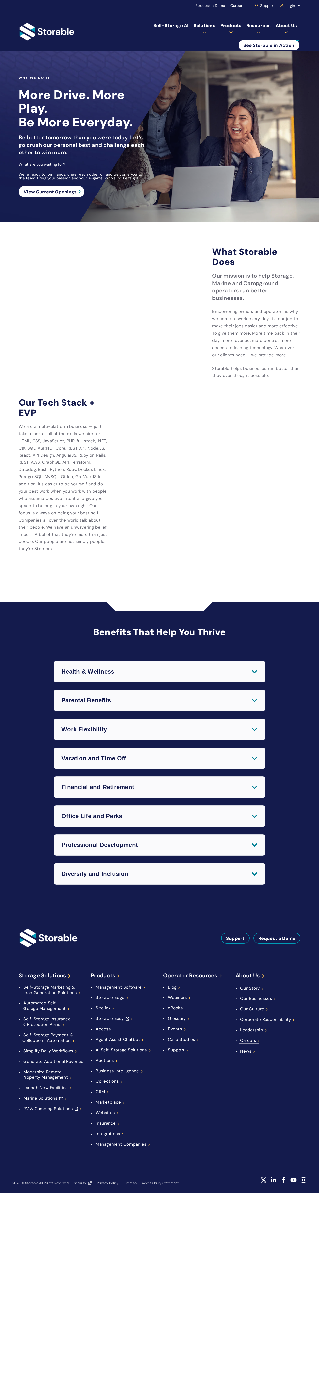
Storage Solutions (42, 975)
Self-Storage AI (171, 25)
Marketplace (108, 1102)
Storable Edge (110, 997)
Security (80, 1183)
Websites (105, 1112)
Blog (172, 987)
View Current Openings (50, 192)
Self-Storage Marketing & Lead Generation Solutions (49, 990)
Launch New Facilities (45, 1087)
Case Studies (181, 1039)
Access (103, 1028)
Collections (107, 1081)
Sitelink (103, 1007)
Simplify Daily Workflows (48, 1050)
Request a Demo (210, 6)
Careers (237, 6)
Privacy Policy (108, 1183)
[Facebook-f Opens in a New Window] (283, 1183)
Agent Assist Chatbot (118, 1039)
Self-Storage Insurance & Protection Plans (46, 1021)
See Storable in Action (269, 45)
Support (267, 6)
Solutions (204, 25)
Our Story (250, 988)
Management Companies (121, 1144)
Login (290, 6)
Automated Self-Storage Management (44, 1005)
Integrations (108, 1133)
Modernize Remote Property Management (45, 1074)
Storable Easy (110, 1018)
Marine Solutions (40, 1098)
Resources (258, 25)
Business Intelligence (117, 1070)
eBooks (175, 1007)
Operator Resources (190, 975)
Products (230, 25)
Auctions (105, 1060)
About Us (286, 25)
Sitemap (130, 1183)
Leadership (251, 1029)
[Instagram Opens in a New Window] (303, 1183)
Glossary (177, 1018)
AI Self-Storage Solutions (121, 1049)
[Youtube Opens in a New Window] (293, 1183)
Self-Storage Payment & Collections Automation (47, 1037)
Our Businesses (256, 998)
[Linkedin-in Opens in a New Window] (273, 1183)
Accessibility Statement (160, 1183)
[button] (159, 672)
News (245, 1051)
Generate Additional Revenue (53, 1061)
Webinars (177, 997)
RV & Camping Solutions (48, 1108)
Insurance (106, 1123)
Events (175, 1028)
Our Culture (252, 1008)
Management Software (119, 987)
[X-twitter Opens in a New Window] (263, 1183)
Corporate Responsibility (265, 1019)
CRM (100, 1091)
